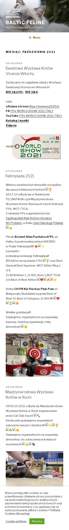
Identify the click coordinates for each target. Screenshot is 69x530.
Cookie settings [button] (16, 521)
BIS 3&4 (31, 92)
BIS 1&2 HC (14, 92)
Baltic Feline (25, 22)
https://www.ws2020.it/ (43, 106)
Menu (36, 37)
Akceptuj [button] (37, 521)
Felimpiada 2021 (19, 176)
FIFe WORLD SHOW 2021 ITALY (31, 111)
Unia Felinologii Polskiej (48, 223)
